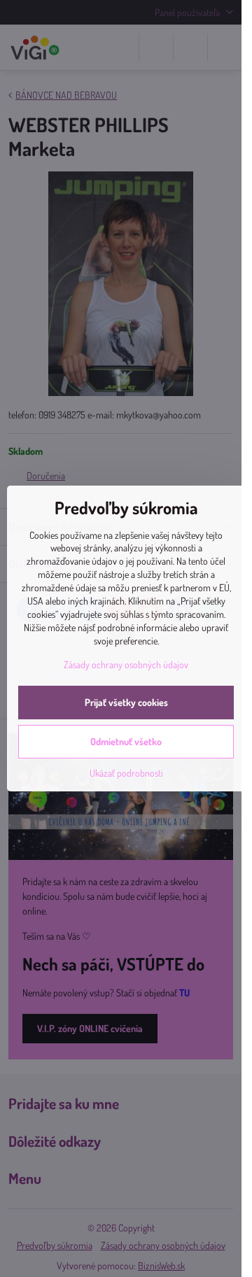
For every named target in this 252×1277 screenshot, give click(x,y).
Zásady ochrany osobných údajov (126, 664)
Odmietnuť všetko (126, 741)
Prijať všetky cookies (126, 702)
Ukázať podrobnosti (126, 773)
